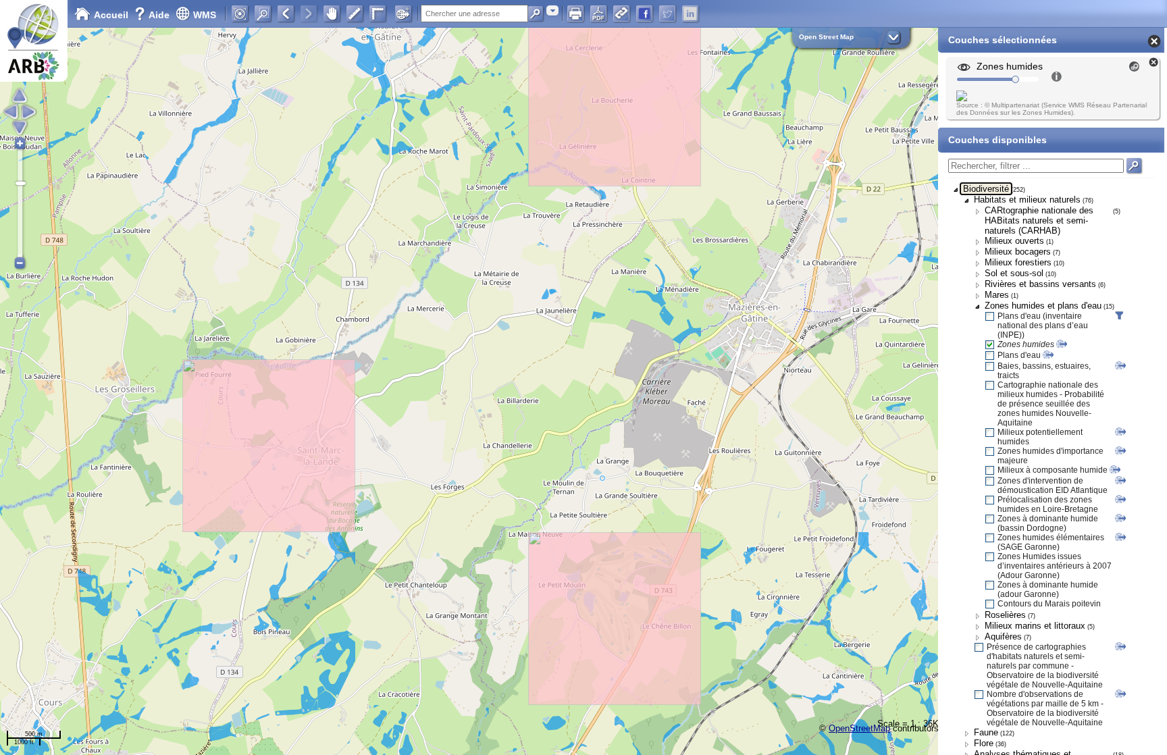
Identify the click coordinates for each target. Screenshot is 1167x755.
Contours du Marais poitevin (1049, 603)
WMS (204, 14)
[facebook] (644, 13)
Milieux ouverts (1014, 241)
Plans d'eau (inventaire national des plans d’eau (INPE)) (1042, 325)
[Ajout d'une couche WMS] (403, 13)
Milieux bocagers (1018, 251)
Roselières (1005, 615)
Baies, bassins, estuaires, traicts (1044, 370)
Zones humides (1025, 344)
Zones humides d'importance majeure (1050, 455)
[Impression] (575, 13)
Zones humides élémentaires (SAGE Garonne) (1050, 542)
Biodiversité (986, 189)
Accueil (111, 14)
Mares (997, 295)
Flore (983, 743)
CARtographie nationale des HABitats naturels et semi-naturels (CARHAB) (1039, 220)
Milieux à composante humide (1052, 470)
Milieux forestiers (1018, 262)
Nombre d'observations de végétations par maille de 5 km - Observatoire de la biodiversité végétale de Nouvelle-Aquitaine (1045, 708)
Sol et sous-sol (1014, 273)
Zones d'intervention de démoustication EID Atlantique (1052, 485)
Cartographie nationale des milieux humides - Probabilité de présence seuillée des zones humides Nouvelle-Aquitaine (1050, 403)
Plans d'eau (1019, 355)
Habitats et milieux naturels (1027, 199)
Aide (153, 14)
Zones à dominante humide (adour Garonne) (1047, 589)
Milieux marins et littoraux (1035, 626)
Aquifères (1003, 636)
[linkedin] (690, 13)
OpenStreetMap (859, 728)
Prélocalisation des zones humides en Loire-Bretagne (1047, 504)
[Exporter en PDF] (598, 13)
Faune (986, 732)
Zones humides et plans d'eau (1043, 306)
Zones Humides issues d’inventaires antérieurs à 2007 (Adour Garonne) (1054, 566)
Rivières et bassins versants (1040, 284)
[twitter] (667, 13)
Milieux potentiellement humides (1040, 436)
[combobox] (552, 10)
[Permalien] (621, 13)
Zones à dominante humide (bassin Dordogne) (1047, 523)
